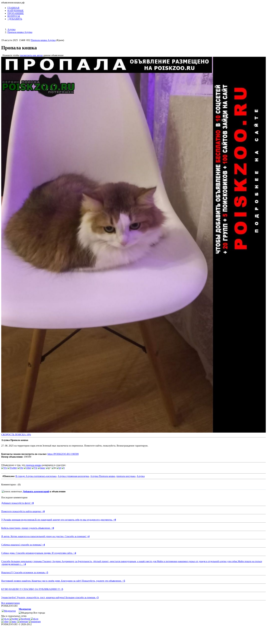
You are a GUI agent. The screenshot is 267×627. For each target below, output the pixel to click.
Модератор (25, 609)
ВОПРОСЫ (13, 16)
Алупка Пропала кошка (102, 476)
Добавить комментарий (36, 491)
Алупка (141, 476)
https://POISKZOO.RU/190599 (63, 454)
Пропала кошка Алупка (43, 40)
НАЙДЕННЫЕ (15, 10)
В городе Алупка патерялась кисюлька (35, 476)
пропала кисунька (125, 476)
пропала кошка (34, 465)
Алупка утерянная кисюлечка (73, 476)
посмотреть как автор (31, 55)
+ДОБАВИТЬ (14, 19)
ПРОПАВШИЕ (15, 13)
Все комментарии (10, 603)
